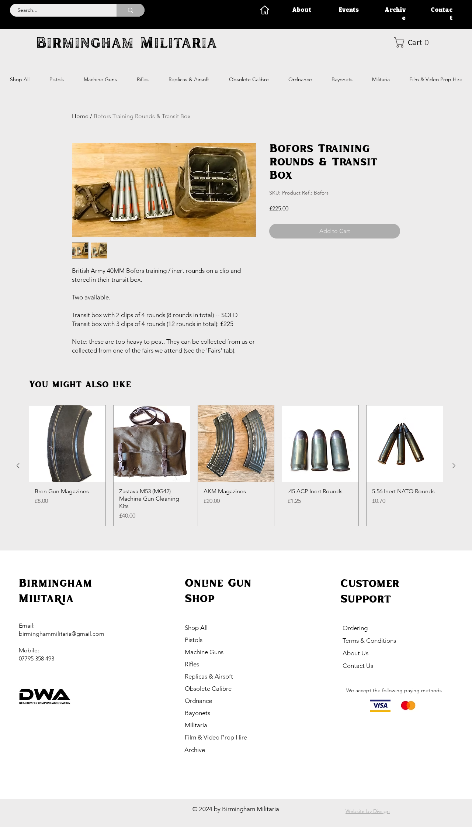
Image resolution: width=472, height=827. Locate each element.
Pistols (193, 640)
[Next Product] (454, 465)
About (301, 9)
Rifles (192, 664)
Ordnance (198, 700)
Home (80, 116)
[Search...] (131, 10)
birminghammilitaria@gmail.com (61, 633)
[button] (414, 42)
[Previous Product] (18, 465)
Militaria (196, 725)
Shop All (196, 627)
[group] (236, 465)
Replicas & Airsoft (209, 676)
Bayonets (197, 713)
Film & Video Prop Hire (216, 737)
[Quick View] (67, 443)
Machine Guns (204, 652)
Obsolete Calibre (208, 688)
